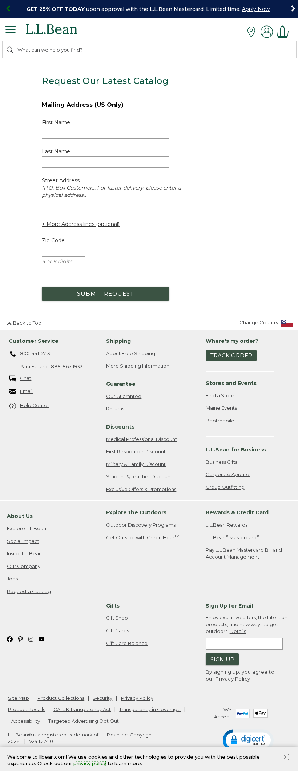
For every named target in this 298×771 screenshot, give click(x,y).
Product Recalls (26, 709)
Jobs (12, 578)
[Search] (10, 49)
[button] (248, 739)
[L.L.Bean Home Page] (61, 31)
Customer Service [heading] (34, 341)
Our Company (23, 566)
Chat (25, 378)
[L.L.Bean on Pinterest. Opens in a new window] (20, 638)
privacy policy (89, 764)
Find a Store (220, 395)
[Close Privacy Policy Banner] (286, 758)
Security (102, 698)
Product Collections (60, 698)
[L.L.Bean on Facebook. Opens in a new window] (10, 638)
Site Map (18, 698)
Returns (115, 408)
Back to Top (27, 323)
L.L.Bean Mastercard (232, 537)
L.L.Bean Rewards (226, 525)
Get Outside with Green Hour (143, 537)
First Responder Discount (136, 451)
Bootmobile (220, 420)
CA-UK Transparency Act (82, 709)
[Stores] (253, 32)
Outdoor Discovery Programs (141, 525)
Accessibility (25, 721)
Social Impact (23, 541)
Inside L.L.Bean (24, 553)
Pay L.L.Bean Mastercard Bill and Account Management (244, 553)
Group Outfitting (225, 487)
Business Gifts (221, 462)
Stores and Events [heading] (231, 383)
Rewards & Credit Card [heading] (237, 512)
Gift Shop (117, 618)
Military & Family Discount (136, 464)
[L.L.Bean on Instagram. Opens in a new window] (31, 638)
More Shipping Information (137, 366)
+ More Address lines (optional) (81, 224)
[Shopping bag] (284, 31)
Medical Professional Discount (141, 439)
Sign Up (222, 659)
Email (26, 391)
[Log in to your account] (267, 31)
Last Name (56, 151)
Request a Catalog (29, 591)
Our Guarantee (123, 396)
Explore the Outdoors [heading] (136, 512)
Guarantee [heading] (121, 384)
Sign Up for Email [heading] (229, 605)
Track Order (231, 355)
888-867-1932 (66, 366)
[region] (149, 9)
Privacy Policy (233, 679)
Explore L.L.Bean (26, 528)
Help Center (34, 405)
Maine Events (221, 408)
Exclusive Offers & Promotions (141, 489)
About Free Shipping (130, 353)
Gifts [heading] (113, 605)
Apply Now (256, 9)
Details (238, 631)
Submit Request (105, 293)
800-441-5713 (35, 353)
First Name (56, 122)
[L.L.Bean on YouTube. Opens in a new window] (41, 638)
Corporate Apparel (228, 474)
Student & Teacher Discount (139, 476)
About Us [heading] (20, 516)
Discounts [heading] (120, 426)
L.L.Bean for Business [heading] (236, 449)
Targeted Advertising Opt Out (83, 721)
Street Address (111, 187)
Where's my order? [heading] (232, 341)
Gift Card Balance (127, 643)
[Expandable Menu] (10, 30)
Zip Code (53, 240)
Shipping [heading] (118, 341)
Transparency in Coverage (150, 709)
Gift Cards (117, 630)
